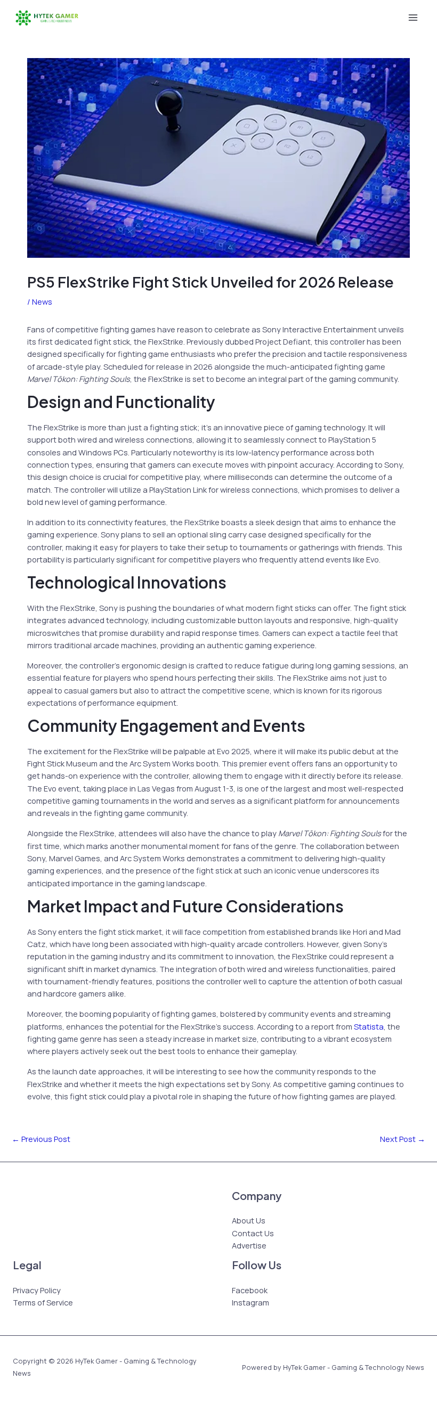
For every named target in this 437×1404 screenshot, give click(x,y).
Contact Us (253, 1233)
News (42, 301)
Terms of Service (43, 1302)
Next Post (402, 1138)
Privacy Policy (37, 1290)
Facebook (250, 1290)
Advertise (249, 1245)
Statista (369, 1026)
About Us (248, 1220)
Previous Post (41, 1138)
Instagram (250, 1302)
